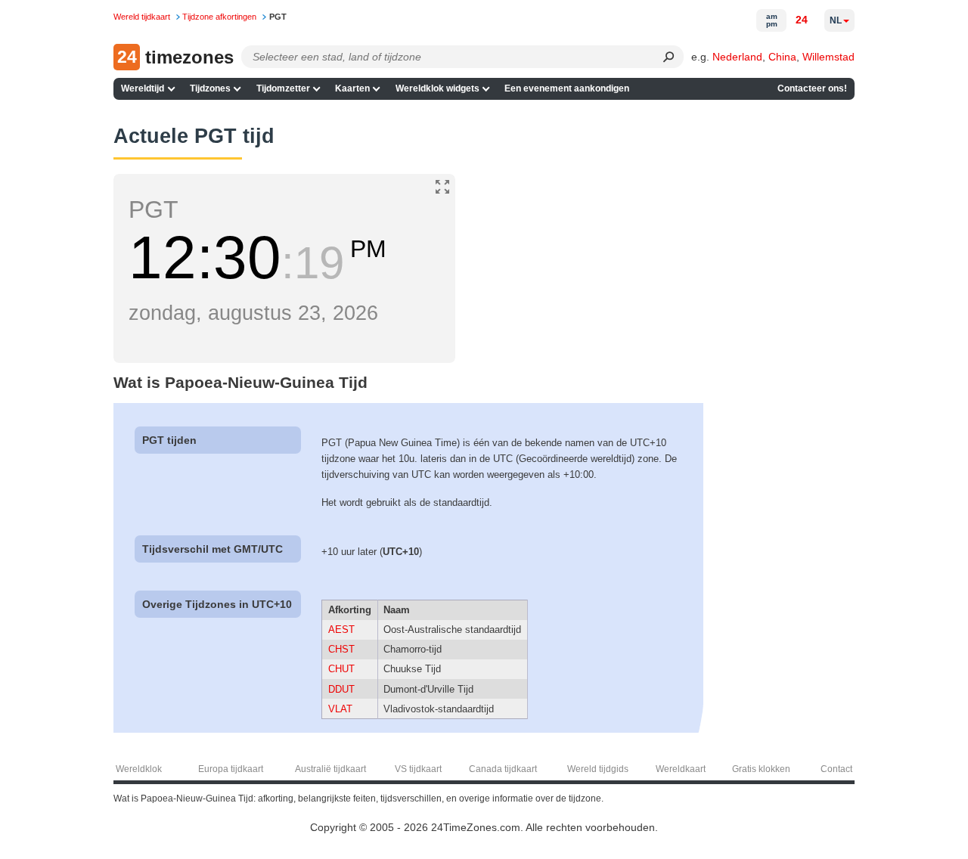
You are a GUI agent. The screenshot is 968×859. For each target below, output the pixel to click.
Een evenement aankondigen (566, 88)
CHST (341, 649)
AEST (341, 629)
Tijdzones (210, 88)
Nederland (737, 57)
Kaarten (352, 88)
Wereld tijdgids (597, 769)
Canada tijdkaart (503, 769)
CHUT (341, 668)
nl (836, 20)
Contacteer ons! (812, 88)
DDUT (341, 689)
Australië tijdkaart (330, 769)
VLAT (340, 709)
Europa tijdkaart (230, 769)
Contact (836, 769)
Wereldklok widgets (437, 88)
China (782, 57)
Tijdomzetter (283, 88)
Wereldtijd (142, 88)
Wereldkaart (681, 769)
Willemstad (828, 57)
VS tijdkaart (418, 769)
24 (802, 20)
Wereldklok (139, 769)
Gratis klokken (761, 769)
